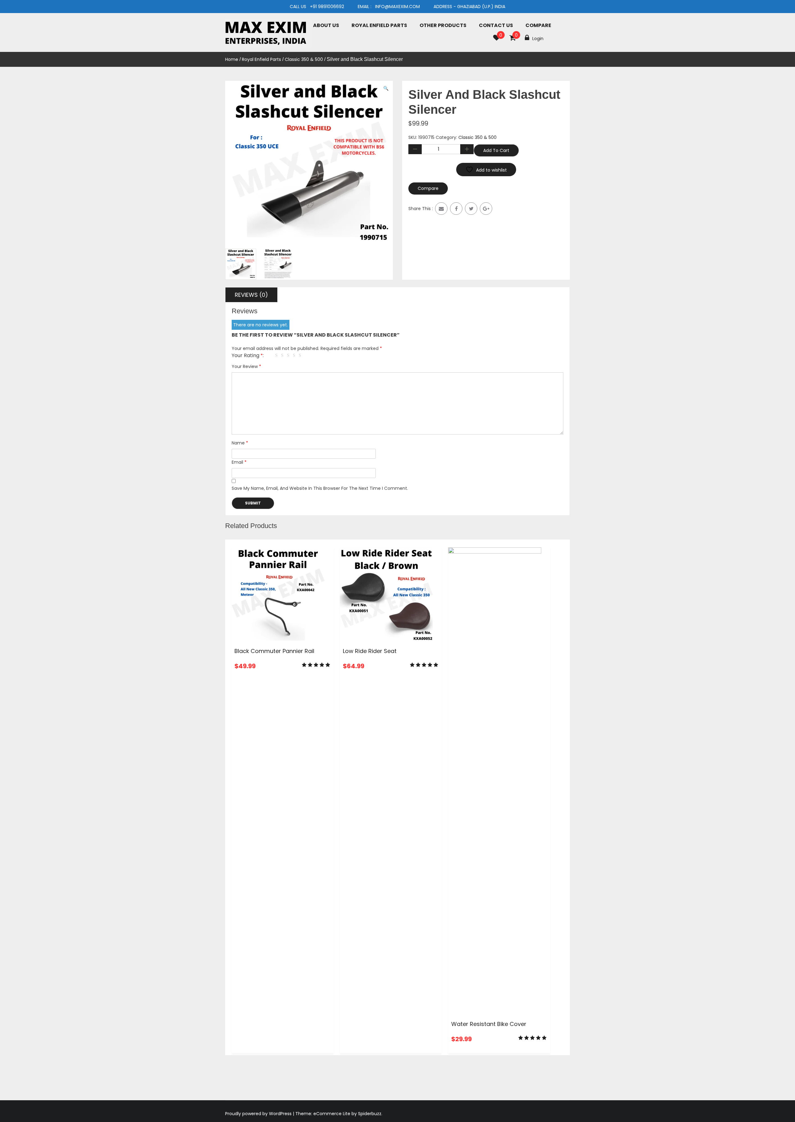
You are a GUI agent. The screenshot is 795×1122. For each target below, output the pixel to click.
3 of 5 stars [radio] (289, 355)
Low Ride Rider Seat (370, 651)
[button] (385, 88)
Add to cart (496, 150)
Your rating (247, 355)
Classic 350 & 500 (304, 59)
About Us (326, 25)
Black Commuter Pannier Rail (274, 651)
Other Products (443, 25)
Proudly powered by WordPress (259, 1114)
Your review (246, 366)
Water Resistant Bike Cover (488, 1024)
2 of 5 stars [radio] (283, 355)
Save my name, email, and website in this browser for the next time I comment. (320, 488)
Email (239, 462)
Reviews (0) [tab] (251, 295)
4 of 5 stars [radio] (295, 355)
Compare (538, 25)
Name (240, 443)
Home (231, 59)
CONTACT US (496, 25)
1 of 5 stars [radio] (277, 355)
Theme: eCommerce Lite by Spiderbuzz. (338, 1114)
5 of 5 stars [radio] (301, 355)
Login (537, 38)
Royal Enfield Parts (379, 25)
